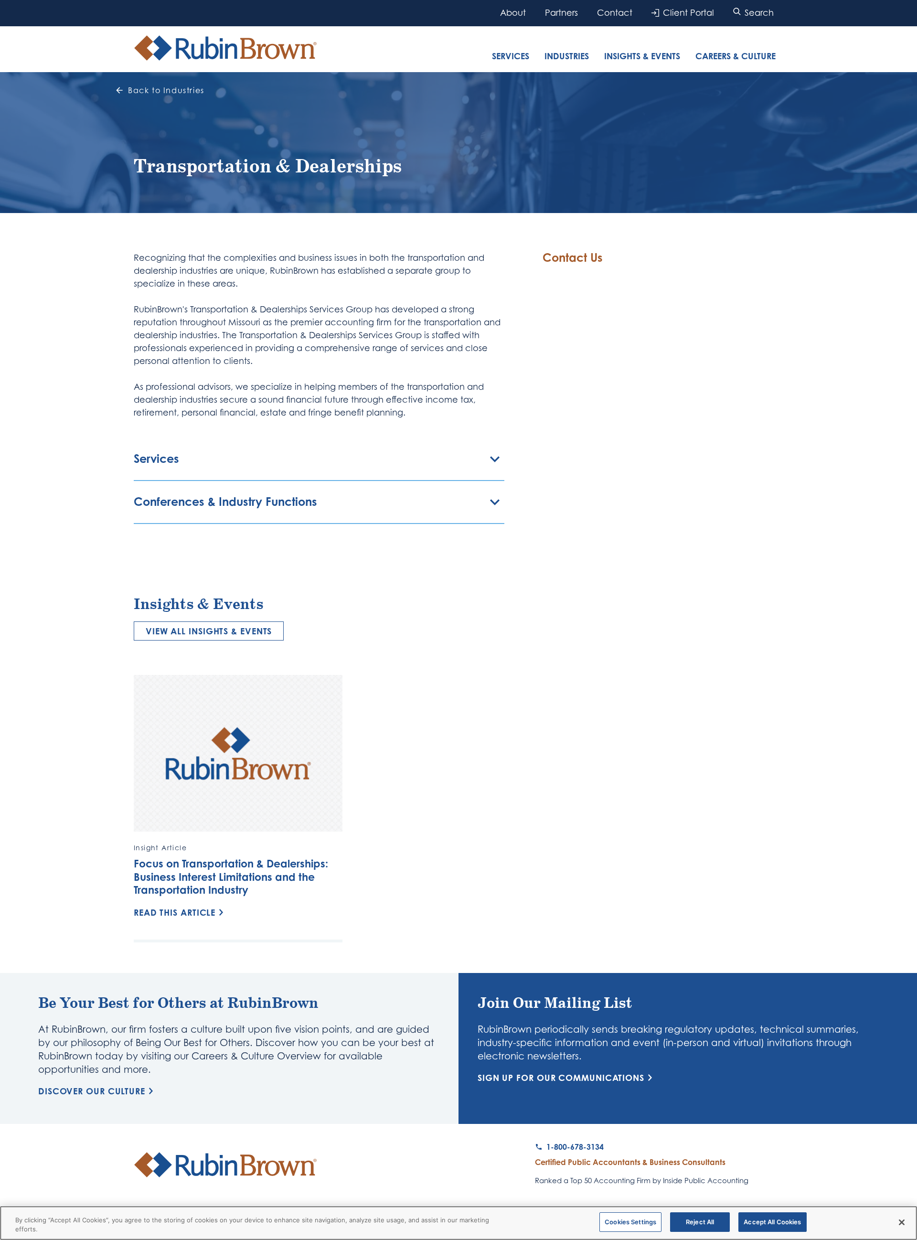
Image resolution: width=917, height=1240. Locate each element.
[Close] (901, 1222)
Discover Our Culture (91, 1091)
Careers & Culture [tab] (735, 56)
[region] (458, 1223)
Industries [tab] (566, 56)
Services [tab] (510, 56)
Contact (614, 13)
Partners (561, 13)
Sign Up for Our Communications (561, 1077)
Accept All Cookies (772, 1222)
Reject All (700, 1222)
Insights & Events (642, 56)
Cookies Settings (630, 1222)
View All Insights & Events (209, 631)
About (513, 13)
